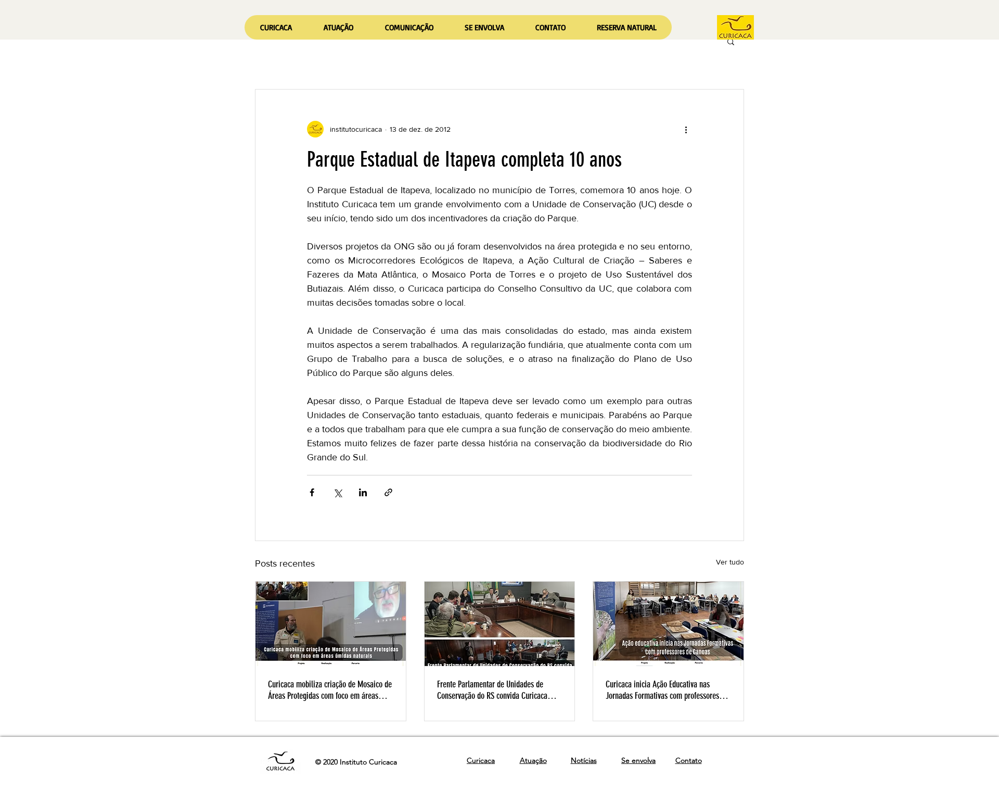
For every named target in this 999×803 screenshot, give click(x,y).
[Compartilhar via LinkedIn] (363, 492)
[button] (338, 27)
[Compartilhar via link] (388, 492)
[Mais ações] (686, 129)
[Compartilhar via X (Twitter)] (337, 492)
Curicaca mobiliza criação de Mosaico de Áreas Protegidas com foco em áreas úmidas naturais (330, 690)
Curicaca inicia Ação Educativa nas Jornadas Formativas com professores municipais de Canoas (662, 690)
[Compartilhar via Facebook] (312, 492)
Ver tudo (730, 562)
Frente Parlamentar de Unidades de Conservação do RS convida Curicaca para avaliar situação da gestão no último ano (492, 690)
